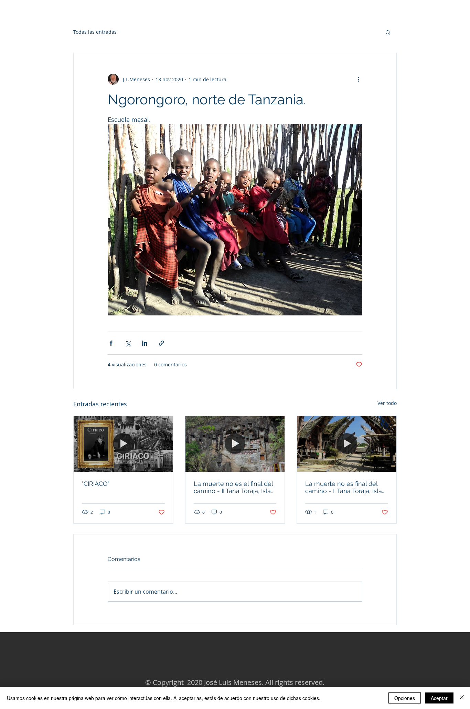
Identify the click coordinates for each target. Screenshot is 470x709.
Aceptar (439, 698)
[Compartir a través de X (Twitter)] (128, 343)
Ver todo (387, 403)
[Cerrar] (462, 697)
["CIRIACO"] (123, 444)
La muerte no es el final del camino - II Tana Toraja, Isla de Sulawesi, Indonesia (233, 487)
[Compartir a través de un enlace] (161, 343)
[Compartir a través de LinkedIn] (144, 343)
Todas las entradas (95, 32)
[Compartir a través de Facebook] (111, 343)
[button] (388, 32)
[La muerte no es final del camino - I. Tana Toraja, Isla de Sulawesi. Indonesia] (346, 444)
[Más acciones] (358, 79)
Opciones (404, 698)
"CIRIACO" (95, 483)
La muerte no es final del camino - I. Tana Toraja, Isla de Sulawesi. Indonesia (343, 487)
